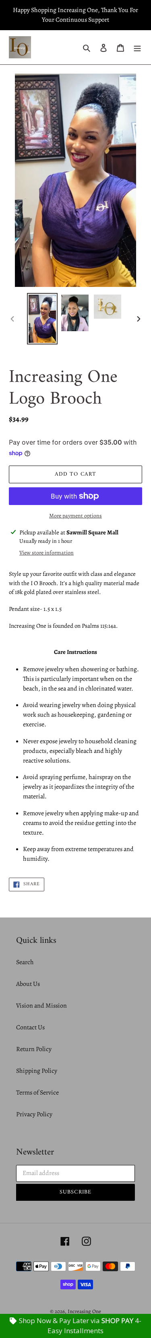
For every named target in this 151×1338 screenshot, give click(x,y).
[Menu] (137, 47)
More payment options (75, 516)
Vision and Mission (41, 1005)
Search (25, 962)
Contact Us (30, 1027)
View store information (46, 553)
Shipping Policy (36, 1070)
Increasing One (84, 1311)
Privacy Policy (34, 1114)
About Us (28, 983)
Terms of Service (37, 1092)
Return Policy (34, 1049)
